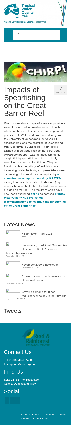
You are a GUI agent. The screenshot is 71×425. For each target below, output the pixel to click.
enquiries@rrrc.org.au (21, 364)
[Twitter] (12, 400)
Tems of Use (42, 418)
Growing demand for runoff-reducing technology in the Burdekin (44, 293)
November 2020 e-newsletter (40, 264)
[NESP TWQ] (35, 13)
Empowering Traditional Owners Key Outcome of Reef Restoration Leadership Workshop (36, 249)
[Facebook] (7, 400)
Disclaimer (49, 414)
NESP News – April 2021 (37, 233)
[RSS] (17, 400)
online (35, 193)
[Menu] (62, 49)
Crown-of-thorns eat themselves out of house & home (44, 278)
